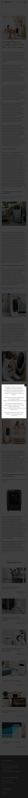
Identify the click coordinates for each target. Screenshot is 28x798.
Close (25, 385)
